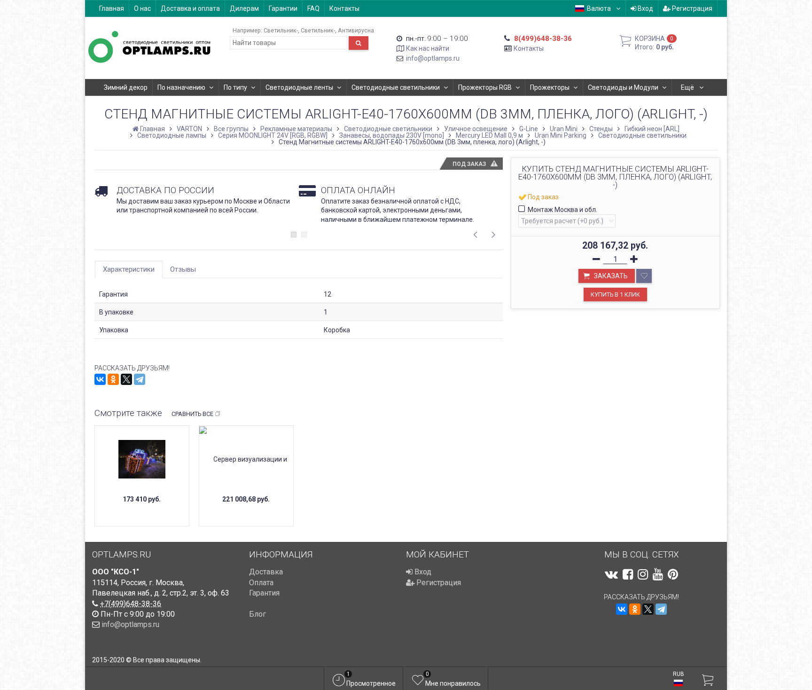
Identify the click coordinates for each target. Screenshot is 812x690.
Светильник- (281, 30)
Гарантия (264, 592)
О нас (142, 8)
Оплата (261, 582)
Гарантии (283, 8)
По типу (235, 87)
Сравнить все (192, 413)
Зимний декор (126, 87)
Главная (111, 8)
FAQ (313, 8)
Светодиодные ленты (299, 87)
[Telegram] (139, 379)
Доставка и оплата (190, 8)
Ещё (688, 87)
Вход (644, 8)
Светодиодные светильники (395, 87)
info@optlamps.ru (433, 58)
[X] (126, 379)
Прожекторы (550, 87)
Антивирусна (356, 30)
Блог (257, 614)
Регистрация (691, 8)
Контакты (344, 8)
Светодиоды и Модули (623, 87)
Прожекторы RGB (485, 87)
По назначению (181, 87)
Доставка (266, 571)
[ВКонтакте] (100, 379)
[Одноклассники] (113, 379)
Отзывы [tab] (183, 269)
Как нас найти (427, 48)
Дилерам (244, 8)
